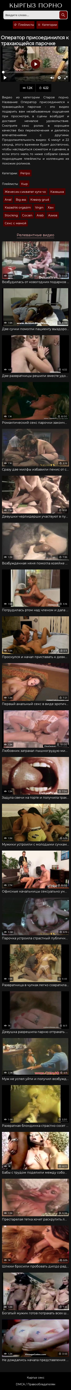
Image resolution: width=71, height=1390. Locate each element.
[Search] (63, 15)
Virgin (39, 207)
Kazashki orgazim (18, 207)
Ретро (25, 173)
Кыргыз (35, 6)
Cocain (27, 215)
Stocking (11, 215)
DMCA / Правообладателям (35, 1384)
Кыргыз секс (35, 1377)
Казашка (57, 192)
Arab (40, 215)
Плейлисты (25, 25)
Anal (8, 199)
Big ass (21, 199)
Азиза (52, 215)
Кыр (24, 184)
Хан (50, 207)
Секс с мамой (15, 223)
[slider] (27, 72)
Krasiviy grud (39, 199)
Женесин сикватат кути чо (25, 192)
